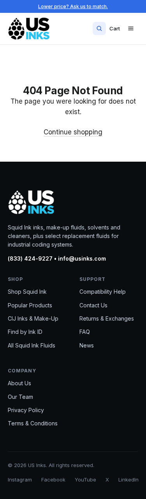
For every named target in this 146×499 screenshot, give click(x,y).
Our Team (20, 396)
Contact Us (93, 305)
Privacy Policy (26, 410)
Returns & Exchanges (106, 318)
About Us (19, 383)
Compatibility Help (102, 291)
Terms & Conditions (33, 423)
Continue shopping (73, 132)
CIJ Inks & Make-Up (33, 318)
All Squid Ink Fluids (31, 345)
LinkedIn (128, 479)
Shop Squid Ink (27, 291)
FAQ (84, 331)
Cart (114, 28)
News (86, 345)
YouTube (85, 479)
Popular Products (30, 305)
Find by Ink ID (25, 331)
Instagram (20, 479)
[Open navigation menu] (130, 28)
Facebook (53, 479)
